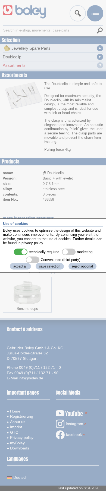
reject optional (82, 266)
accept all (20, 266)
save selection (49, 266)
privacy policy (32, 243)
